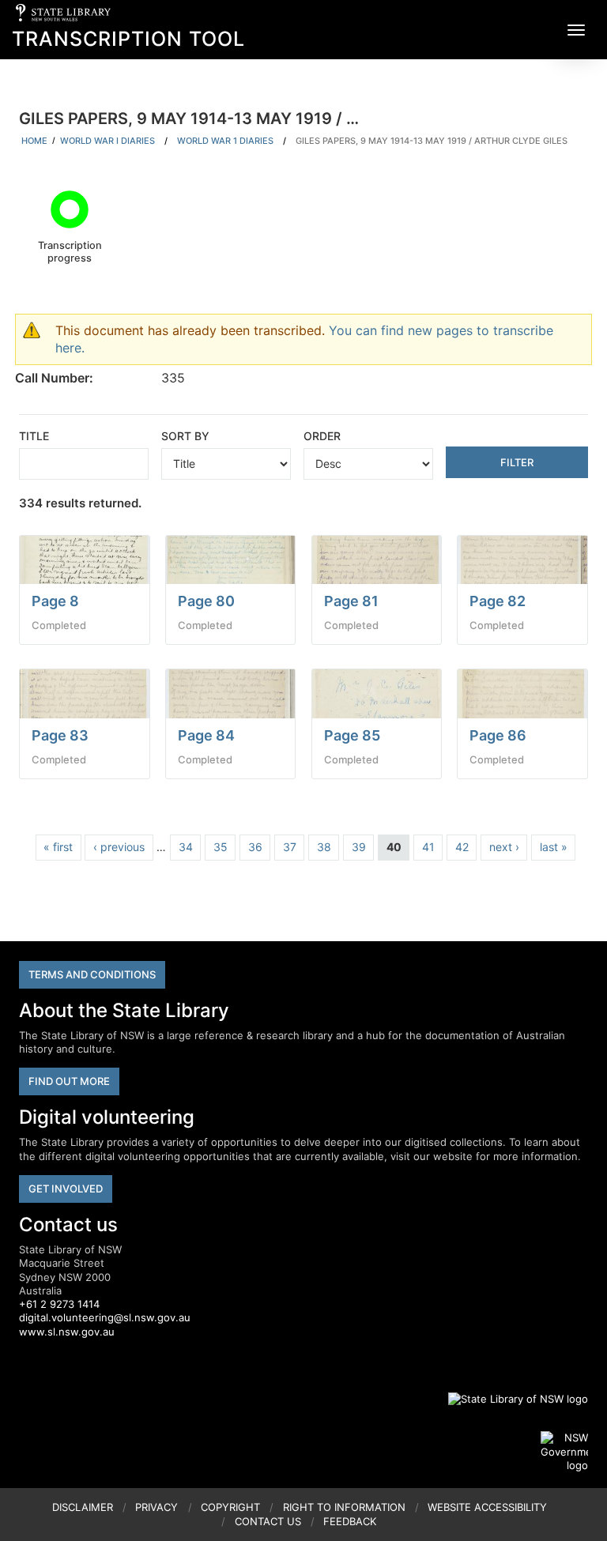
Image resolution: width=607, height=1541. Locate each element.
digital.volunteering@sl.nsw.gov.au (104, 1317)
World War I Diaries (107, 140)
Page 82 (497, 601)
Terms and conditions (92, 974)
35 (220, 846)
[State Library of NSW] (509, 1399)
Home (34, 140)
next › (504, 846)
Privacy (156, 1507)
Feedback (349, 1521)
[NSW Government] (564, 1451)
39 (359, 846)
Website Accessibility (487, 1507)
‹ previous (119, 846)
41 (428, 846)
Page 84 (206, 735)
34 (186, 846)
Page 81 (351, 601)
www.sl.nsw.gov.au (67, 1331)
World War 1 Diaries (225, 140)
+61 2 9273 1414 (59, 1304)
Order (322, 436)
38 (324, 846)
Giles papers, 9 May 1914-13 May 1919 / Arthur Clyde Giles (431, 140)
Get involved (65, 1188)
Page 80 (206, 601)
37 (289, 846)
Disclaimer (82, 1507)
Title (34, 436)
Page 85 (352, 735)
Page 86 (497, 735)
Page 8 (55, 601)
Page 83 (60, 735)
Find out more (69, 1081)
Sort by (185, 436)
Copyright (230, 1507)
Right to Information (344, 1507)
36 (255, 846)
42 (462, 846)
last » (553, 846)
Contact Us (268, 1521)
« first (58, 846)
